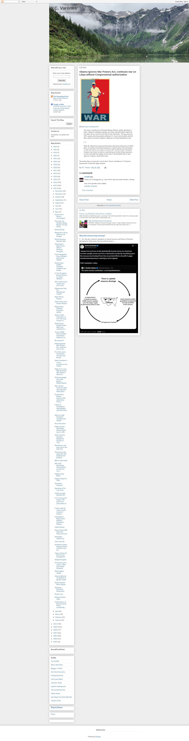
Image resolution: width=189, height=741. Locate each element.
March (57, 614)
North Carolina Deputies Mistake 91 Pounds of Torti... (60, 438)
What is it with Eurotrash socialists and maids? (60, 417)
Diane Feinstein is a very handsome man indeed (61, 363)
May (57, 212)
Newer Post (83, 200)
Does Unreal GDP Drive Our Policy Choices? (61, 532)
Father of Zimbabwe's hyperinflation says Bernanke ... (61, 408)
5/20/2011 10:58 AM (90, 186)
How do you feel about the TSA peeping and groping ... (60, 454)
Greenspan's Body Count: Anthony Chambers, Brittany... (60, 520)
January (58, 620)
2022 (55, 155)
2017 (55, 170)
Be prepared (59, 340)
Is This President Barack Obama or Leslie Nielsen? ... (61, 276)
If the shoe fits (60, 541)
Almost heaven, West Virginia (60, 583)
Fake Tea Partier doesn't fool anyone (100, 221)
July (56, 206)
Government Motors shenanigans (60, 216)
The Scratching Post (60, 96)
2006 (55, 636)
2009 (55, 627)
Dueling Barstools (57, 675)
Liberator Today (56, 683)
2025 (55, 146)
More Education (60, 423)
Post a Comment (87, 190)
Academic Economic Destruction (59, 589)
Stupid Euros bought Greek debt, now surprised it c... (61, 326)
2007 (55, 633)
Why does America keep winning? (92, 236)
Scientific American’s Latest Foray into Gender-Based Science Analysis (62, 108)
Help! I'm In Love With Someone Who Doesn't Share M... (61, 371)
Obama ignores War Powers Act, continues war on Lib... (60, 346)
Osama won (59, 594)
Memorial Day (59, 229)
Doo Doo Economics (58, 672)
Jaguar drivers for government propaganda (61, 555)
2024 (55, 149)
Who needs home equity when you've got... (61, 283)
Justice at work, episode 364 (60, 494)
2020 (55, 161)
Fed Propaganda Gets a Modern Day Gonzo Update (61, 257)
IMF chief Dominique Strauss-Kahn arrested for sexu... (60, 467)
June (57, 209)
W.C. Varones (63, 8)
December (59, 191)
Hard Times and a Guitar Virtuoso (61, 302)
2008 (55, 630)
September (59, 200)
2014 (55, 179)
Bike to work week (61, 460)
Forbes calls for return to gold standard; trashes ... (60, 511)
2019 (55, 164)
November (59, 194)
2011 (55, 188)
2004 (55, 642)
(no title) (82, 210)
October (58, 197)
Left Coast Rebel (57, 679)
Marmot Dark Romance (60, 98)
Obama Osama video (60, 598)
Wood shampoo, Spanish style (60, 240)
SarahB (86, 177)
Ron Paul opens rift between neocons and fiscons (60, 354)
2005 (55, 639)
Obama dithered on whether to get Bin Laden (60, 578)
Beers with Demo (57, 665)
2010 (55, 624)
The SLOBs (55, 661)
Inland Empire (59, 527)
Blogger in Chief (56, 668)
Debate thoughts (60, 560)
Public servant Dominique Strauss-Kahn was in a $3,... (60, 429)
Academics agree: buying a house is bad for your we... (61, 547)
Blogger (98, 737)
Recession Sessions (59, 484)
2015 (55, 176)
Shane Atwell (55, 693)
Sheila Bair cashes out (59, 538)
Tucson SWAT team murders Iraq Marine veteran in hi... (60, 334)
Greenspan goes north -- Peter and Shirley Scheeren (60, 565)
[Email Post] (104, 167)
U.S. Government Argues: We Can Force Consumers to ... (61, 501)
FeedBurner (66, 84)
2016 (55, 173)
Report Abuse (56, 707)
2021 (55, 158)
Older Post (134, 200)
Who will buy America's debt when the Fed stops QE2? (61, 388)
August (57, 203)
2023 (55, 152)
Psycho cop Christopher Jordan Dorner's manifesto (95, 214)
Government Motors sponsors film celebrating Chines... (60, 398)
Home (109, 200)
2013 (55, 182)
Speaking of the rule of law (60, 489)
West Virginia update (59, 572)
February (58, 617)
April (57, 611)
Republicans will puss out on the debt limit (61, 447)
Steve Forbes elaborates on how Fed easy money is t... (60, 317)
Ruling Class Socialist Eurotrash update (59, 309)
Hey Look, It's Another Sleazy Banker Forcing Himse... (61, 223)
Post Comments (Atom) (113, 205)
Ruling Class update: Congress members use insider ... (60, 266)
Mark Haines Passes (59, 298)
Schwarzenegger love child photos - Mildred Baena (60, 380)
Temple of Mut (58, 104)
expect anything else (91, 126)
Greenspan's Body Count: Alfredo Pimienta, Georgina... (60, 247)
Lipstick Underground (58, 686)
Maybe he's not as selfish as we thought (61, 234)
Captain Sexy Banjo (59, 475)
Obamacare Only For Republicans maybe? (61, 291)
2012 (55, 185)
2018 (55, 167)
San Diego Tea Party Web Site (61, 697)
